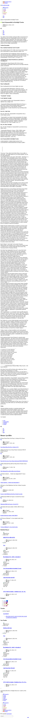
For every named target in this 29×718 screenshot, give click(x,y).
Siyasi (4, 695)
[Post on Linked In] (4, 34)
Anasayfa (6, 694)
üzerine (4, 424)
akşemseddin (6, 421)
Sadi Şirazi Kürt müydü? (9, 577)
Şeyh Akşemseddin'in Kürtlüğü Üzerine (12, 568)
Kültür (4, 696)
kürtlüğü (5, 423)
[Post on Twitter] (3, 32)
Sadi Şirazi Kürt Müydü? (9, 668)
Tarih (4, 698)
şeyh (4, 420)
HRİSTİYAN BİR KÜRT (9, 537)
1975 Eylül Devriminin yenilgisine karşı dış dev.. (14, 591)
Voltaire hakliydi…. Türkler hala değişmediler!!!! (10, 482)
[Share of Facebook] (3, 30)
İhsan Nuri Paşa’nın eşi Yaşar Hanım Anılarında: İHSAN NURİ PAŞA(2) (14, 461)
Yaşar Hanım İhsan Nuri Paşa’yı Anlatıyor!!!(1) (10, 447)
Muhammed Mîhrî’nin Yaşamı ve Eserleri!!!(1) (9, 504)
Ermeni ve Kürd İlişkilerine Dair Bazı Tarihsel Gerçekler (11, 494)
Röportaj (5, 699)
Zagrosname (9, 713)
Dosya (4, 700)
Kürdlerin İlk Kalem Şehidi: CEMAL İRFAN (9, 515)
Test (4, 545)
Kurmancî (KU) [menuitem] (7, 1)
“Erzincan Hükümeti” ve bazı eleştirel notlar (9, 526)
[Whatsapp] (3, 33)
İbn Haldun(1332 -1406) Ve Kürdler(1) (12, 647)
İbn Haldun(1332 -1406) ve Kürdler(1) (12, 556)
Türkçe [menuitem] (6, 2)
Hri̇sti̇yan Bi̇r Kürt (7, 628)
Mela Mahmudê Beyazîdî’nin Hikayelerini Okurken (10, 471)
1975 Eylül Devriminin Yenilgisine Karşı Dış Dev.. (15, 682)
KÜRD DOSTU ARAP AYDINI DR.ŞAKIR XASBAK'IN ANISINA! (16, 617)
